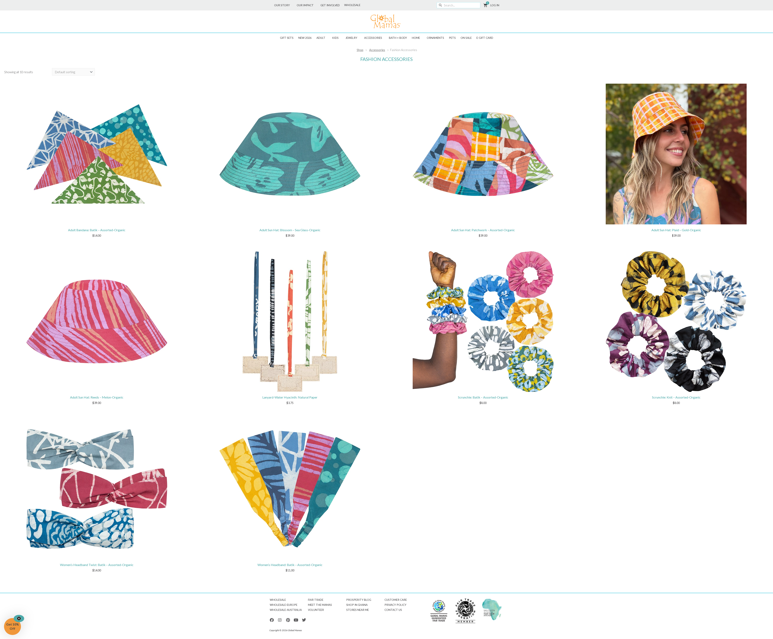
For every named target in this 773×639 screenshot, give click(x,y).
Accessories (377, 50)
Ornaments (435, 37)
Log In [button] (494, 5)
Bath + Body (398, 37)
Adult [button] (320, 37)
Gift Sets (286, 37)
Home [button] (416, 37)
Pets (452, 37)
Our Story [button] (282, 5)
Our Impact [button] (305, 5)
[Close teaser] (19, 618)
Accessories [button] (373, 37)
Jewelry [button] (351, 37)
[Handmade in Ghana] (492, 610)
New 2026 (305, 37)
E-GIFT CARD (484, 37)
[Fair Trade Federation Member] (465, 611)
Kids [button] (335, 37)
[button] (12, 626)
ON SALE (466, 37)
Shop (360, 50)
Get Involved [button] (330, 5)
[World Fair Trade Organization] (439, 611)
